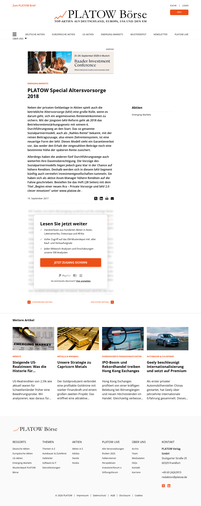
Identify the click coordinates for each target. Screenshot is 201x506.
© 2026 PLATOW (63, 495)
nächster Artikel (100, 302)
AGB (113, 495)
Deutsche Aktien (35, 34)
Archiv (135, 448)
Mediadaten (138, 458)
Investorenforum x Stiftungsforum (111, 470)
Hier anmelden (83, 281)
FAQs (134, 462)
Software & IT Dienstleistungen (51, 465)
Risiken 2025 (108, 453)
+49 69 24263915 (171, 472)
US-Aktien (88, 34)
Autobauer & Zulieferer (54, 453)
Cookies (139, 495)
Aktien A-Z (77, 448)
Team (135, 453)
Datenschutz (99, 495)
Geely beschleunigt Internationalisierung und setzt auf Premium (167, 366)
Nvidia (75, 462)
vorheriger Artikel (42, 302)
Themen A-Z (48, 448)
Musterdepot (138, 34)
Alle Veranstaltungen (113, 448)
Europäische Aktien (63, 34)
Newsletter (160, 34)
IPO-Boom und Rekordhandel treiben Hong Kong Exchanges (121, 366)
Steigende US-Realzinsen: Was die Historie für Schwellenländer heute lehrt (32, 371)
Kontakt (136, 467)
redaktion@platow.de (174, 477)
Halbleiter (47, 458)
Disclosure (124, 495)
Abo (179, 12)
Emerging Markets (112, 34)
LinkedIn (168, 485)
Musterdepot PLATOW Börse (24, 470)
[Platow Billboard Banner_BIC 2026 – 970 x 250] (70, 62)
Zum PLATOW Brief (24, 5)
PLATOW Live (181, 34)
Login (185, 5)
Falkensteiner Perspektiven (109, 460)
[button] (95, 198)
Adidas (75, 453)
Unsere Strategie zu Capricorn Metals (74, 364)
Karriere (136, 472)
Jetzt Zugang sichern (70, 262)
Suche (173, 5)
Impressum (83, 495)
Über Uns (18, 38)
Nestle (75, 458)
